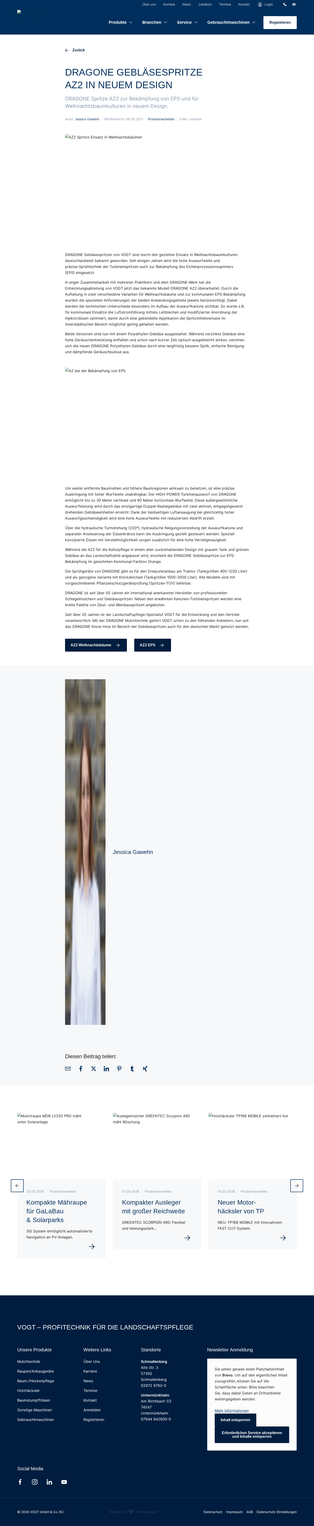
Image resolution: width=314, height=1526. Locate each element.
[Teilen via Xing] (145, 1068)
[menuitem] (121, 19)
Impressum (234, 1512)
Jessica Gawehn (87, 119)
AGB (249, 1512)
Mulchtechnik (28, 1361)
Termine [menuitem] (225, 4)
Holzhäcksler (28, 1390)
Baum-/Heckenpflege (35, 1381)
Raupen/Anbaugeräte (35, 1371)
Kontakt (90, 1400)
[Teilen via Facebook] (80, 1068)
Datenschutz (213, 1512)
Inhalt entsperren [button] (235, 1420)
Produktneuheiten (161, 119)
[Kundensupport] (285, 4)
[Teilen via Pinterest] (119, 1068)
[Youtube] (64, 1482)
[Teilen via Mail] (68, 1068)
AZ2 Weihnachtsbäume (91, 645)
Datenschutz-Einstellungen (277, 1512)
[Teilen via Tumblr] (132, 1068)
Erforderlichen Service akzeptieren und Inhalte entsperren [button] (252, 1434)
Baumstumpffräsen (33, 1400)
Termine (90, 1390)
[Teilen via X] (93, 1068)
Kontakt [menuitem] (244, 4)
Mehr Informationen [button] (232, 1410)
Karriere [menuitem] (169, 4)
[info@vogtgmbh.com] (294, 4)
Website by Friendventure (133, 1512)
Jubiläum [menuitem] (205, 4)
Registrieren (280, 22)
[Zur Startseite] (46, 16)
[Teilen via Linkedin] (106, 1068)
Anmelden (92, 1410)
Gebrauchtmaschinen (35, 1419)
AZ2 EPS (147, 645)
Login (269, 4)
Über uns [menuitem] (149, 4)
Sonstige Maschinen (34, 1410)
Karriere (90, 1371)
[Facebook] (20, 1482)
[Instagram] (34, 1482)
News (88, 1381)
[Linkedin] (49, 1482)
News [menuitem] (186, 4)
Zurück (78, 50)
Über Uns (91, 1361)
